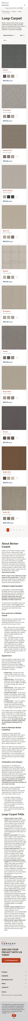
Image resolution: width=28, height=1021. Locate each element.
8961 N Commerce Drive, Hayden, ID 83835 (12, 995)
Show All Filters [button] (8, 35)
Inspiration (5, 976)
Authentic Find (7, 150)
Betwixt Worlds (7, 190)
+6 (16, 116)
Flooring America (6, 11)
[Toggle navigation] (24, 5)
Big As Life (6, 231)
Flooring (14, 11)
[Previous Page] (4, 530)
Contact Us (5, 987)
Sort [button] (21, 35)
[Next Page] (23, 530)
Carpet (19, 11)
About (3, 983)
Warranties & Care (7, 979)
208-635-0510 (5, 5)
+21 (16, 317)
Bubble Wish (7, 472)
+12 (16, 237)
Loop (4, 40)
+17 (16, 156)
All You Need (7, 110)
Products (4, 972)
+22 (16, 478)
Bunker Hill (6, 512)
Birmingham (6, 311)
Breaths (5, 351)
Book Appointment (12, 960)
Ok (14, 1015)
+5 (16, 76)
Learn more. (11, 1013)
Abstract (5, 70)
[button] (6, 40)
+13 (16, 196)
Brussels (5, 432)
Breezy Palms (7, 391)
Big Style (5, 271)
